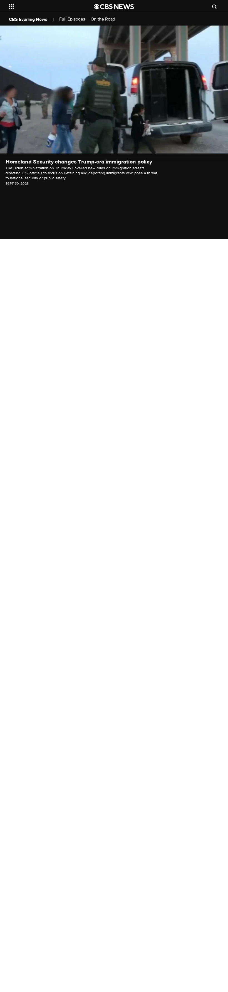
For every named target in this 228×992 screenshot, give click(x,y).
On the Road (103, 19)
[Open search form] (214, 7)
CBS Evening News (28, 19)
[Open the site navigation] (44, 6)
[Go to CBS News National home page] (114, 6)
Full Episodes (72, 19)
